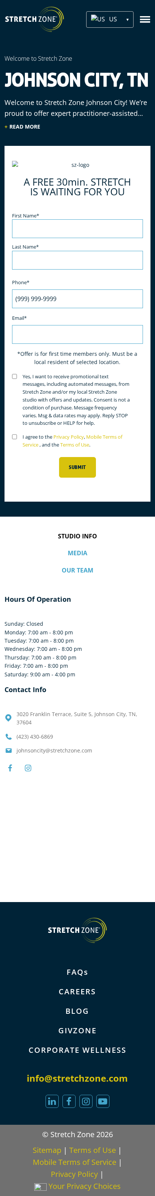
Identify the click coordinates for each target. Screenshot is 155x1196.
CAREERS (77, 991)
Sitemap (47, 1150)
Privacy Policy (68, 436)
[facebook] (69, 1101)
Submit (77, 467)
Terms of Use (74, 444)
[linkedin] (52, 1101)
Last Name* (25, 246)
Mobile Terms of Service (74, 1162)
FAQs (77, 972)
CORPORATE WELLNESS (77, 1050)
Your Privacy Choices (84, 1186)
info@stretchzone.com (77, 1078)
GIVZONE (77, 1030)
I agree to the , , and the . (72, 440)
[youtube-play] (102, 1101)
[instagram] (86, 1101)
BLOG (77, 1011)
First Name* (25, 215)
